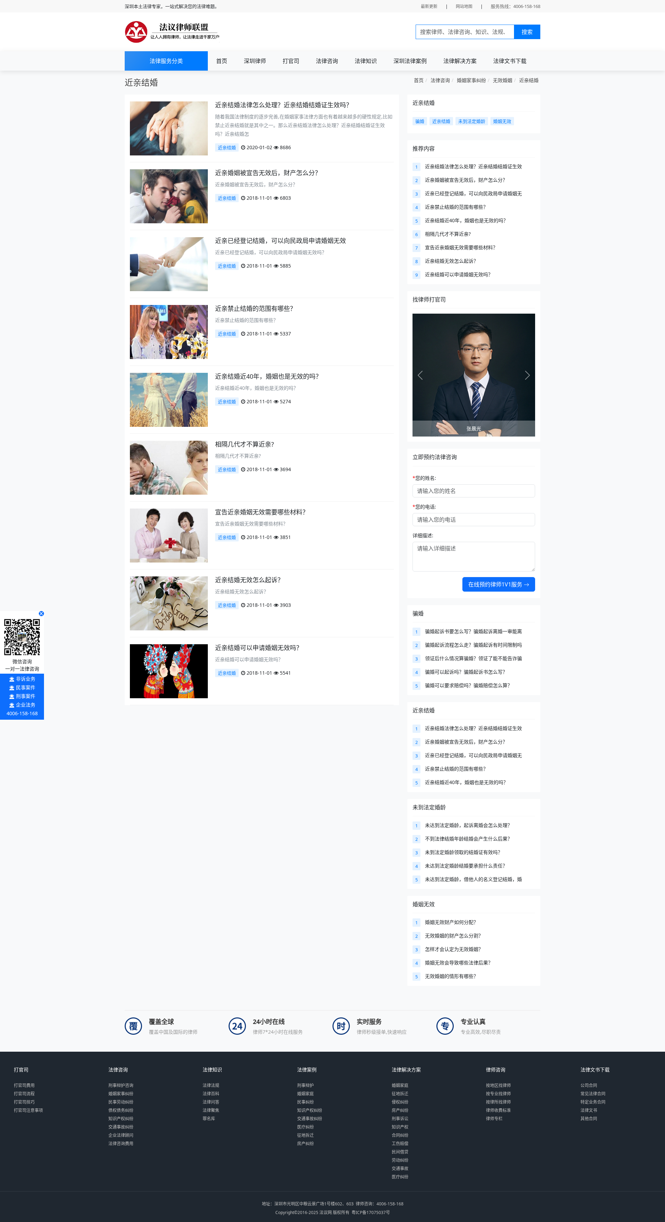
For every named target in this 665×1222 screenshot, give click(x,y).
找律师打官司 (429, 299)
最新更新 (429, 6)
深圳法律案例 (410, 61)
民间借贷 (400, 1152)
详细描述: (423, 535)
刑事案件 (25, 696)
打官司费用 (24, 1085)
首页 (221, 61)
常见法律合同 (592, 1094)
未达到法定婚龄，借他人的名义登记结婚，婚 (473, 879)
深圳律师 (255, 61)
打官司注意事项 (28, 1110)
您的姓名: (424, 478)
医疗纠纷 (305, 1127)
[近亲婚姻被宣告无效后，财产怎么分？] (169, 195)
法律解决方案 (460, 61)
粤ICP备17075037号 (371, 1212)
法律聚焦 (211, 1110)
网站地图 (464, 6)
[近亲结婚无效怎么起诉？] (169, 603)
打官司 (291, 61)
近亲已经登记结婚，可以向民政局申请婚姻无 (473, 193)
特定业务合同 (592, 1102)
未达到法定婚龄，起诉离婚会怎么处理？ (468, 825)
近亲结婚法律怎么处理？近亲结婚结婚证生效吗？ (283, 105)
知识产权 (400, 1127)
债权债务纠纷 (120, 1110)
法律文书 (588, 1110)
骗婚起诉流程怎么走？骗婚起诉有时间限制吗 (473, 644)
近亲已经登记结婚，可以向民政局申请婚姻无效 (280, 240)
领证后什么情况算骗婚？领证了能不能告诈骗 (473, 658)
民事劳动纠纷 (120, 1102)
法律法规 (211, 1085)
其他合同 (588, 1119)
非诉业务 (25, 678)
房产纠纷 (305, 1144)
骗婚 (418, 613)
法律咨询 (327, 61)
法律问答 (211, 1102)
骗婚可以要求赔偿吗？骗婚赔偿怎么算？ (468, 685)
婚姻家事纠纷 (471, 80)
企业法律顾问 (120, 1135)
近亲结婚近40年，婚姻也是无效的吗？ (268, 376)
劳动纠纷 (400, 1160)
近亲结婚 (529, 80)
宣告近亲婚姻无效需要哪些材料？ (262, 512)
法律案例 (307, 1069)
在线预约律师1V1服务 (496, 584)
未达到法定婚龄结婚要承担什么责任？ (466, 865)
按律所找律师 (498, 1102)
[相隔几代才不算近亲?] (169, 467)
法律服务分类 (166, 61)
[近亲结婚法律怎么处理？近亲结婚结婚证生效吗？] (169, 128)
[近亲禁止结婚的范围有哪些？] (169, 331)
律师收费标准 (498, 1110)
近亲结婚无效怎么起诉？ (249, 580)
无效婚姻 (502, 80)
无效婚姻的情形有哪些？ (451, 976)
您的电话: (424, 506)
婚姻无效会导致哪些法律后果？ (459, 962)
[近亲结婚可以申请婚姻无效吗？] (169, 670)
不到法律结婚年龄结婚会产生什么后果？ (468, 838)
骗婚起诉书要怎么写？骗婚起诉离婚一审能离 (473, 631)
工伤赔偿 (400, 1144)
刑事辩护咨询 (120, 1085)
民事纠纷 (305, 1102)
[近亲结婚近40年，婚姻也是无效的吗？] (169, 399)
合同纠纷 (400, 1135)
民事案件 (25, 687)
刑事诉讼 (400, 1119)
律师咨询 (495, 1069)
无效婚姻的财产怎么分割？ (454, 935)
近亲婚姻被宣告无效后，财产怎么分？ (268, 173)
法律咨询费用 (120, 1144)
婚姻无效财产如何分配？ (451, 922)
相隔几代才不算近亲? (244, 444)
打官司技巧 (24, 1102)
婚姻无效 (424, 904)
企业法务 (25, 704)
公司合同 (588, 1085)
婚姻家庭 (305, 1094)
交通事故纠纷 (120, 1127)
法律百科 (211, 1094)
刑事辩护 (305, 1085)
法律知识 (366, 61)
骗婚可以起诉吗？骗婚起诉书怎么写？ (466, 671)
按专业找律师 (498, 1094)
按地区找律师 (498, 1085)
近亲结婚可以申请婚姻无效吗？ (258, 648)
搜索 (527, 32)
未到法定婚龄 (429, 807)
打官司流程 (24, 1094)
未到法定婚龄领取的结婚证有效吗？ (464, 852)
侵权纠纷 (400, 1102)
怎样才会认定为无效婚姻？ (454, 949)
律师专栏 (494, 1119)
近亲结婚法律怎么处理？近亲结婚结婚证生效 (473, 166)
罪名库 (209, 1119)
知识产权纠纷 (120, 1119)
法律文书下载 (509, 61)
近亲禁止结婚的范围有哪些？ (255, 308)
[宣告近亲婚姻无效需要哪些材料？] (169, 535)
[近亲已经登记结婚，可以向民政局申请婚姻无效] (169, 263)
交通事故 (400, 1168)
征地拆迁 (305, 1135)
